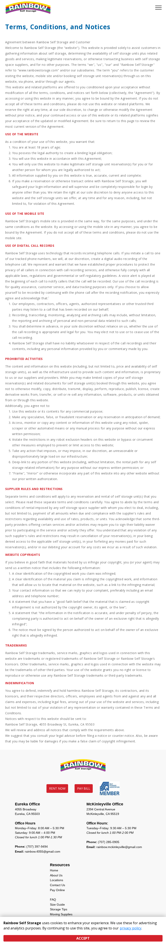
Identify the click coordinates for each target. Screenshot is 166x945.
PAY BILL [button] (83, 788)
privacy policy (130, 928)
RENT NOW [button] (57, 788)
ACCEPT (83, 938)
